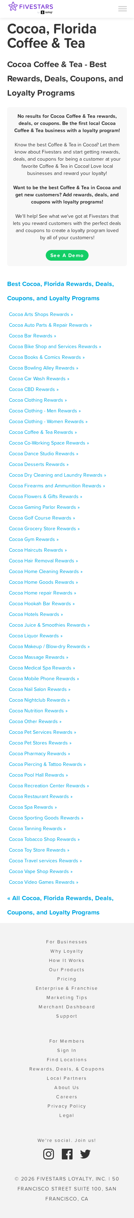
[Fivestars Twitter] (85, 1153)
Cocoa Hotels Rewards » (36, 614)
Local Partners (67, 1078)
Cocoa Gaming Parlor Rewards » (44, 507)
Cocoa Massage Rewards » (38, 657)
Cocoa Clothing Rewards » (38, 400)
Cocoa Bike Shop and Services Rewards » (55, 346)
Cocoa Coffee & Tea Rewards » (43, 432)
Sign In (66, 1050)
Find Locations (67, 1059)
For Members (67, 1041)
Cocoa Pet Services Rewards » (42, 732)
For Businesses (67, 941)
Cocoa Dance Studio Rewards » (43, 453)
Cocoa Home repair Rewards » (42, 592)
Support (67, 1016)
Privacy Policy (67, 1106)
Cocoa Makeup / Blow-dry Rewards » (49, 646)
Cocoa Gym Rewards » (34, 539)
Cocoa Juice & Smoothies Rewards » (49, 624)
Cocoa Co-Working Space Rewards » (49, 442)
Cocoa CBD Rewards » (34, 389)
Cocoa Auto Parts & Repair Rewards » (50, 325)
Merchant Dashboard (67, 1006)
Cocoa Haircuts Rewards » (38, 549)
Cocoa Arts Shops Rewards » (41, 314)
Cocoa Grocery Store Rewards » (44, 528)
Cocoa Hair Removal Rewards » (43, 560)
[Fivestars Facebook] (68, 1153)
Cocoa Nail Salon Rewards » (39, 689)
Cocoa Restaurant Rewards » (41, 796)
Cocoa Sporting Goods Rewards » (46, 817)
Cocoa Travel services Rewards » (45, 860)
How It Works (67, 960)
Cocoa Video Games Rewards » (43, 882)
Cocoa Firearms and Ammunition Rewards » (57, 485)
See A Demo (67, 255)
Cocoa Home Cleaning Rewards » (46, 571)
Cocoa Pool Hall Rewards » (38, 774)
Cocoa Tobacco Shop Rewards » (44, 839)
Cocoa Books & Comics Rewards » (47, 357)
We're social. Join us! (67, 1140)
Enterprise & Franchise (67, 988)
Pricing (66, 979)
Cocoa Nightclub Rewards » (39, 699)
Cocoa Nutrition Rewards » (38, 710)
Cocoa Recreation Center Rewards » (49, 785)
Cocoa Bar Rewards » (32, 335)
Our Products (67, 969)
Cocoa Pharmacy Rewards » (39, 753)
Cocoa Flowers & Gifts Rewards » (45, 496)
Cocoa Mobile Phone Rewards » (44, 678)
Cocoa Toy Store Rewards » (39, 849)
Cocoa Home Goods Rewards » (43, 582)
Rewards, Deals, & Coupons (67, 1069)
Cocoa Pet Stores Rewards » (40, 742)
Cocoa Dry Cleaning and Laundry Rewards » (57, 474)
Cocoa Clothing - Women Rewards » (48, 421)
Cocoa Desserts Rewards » (39, 464)
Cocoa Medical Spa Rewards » (42, 667)
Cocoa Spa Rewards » (33, 807)
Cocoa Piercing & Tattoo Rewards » (47, 764)
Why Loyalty (66, 951)
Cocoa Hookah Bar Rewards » (42, 603)
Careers (67, 1096)
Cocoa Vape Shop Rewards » (41, 871)
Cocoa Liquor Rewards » (36, 635)
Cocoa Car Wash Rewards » (39, 378)
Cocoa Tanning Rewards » (37, 828)
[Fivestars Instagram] (49, 1153)
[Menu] (122, 8)
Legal (67, 1115)
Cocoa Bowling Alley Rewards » (43, 367)
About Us (66, 1087)
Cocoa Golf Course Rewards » (42, 517)
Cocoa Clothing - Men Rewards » (45, 410)
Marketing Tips (67, 997)
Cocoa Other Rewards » (35, 721)
